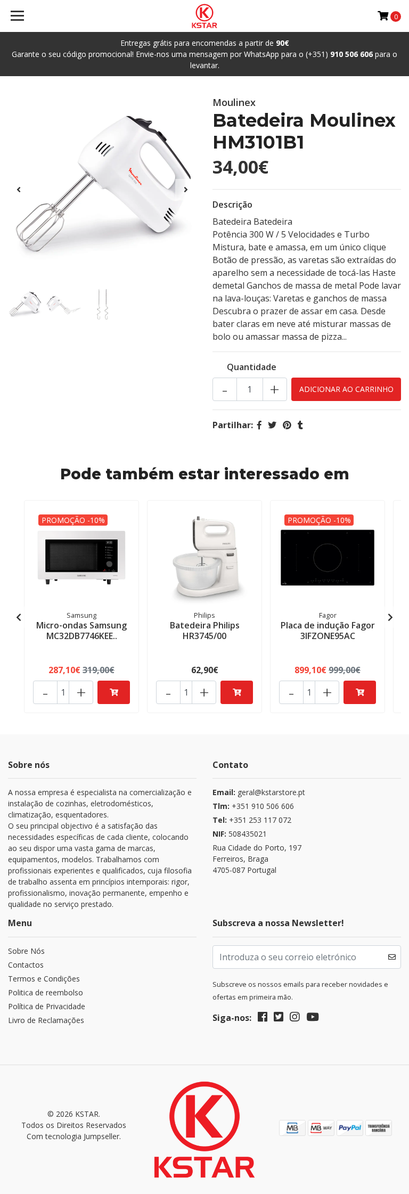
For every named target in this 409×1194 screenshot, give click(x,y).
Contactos (26, 965)
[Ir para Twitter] (278, 1018)
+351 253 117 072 (251, 820)
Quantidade (251, 367)
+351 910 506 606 (253, 806)
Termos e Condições (44, 979)
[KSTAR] (205, 16)
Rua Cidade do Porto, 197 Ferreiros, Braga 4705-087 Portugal (256, 859)
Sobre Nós (26, 951)
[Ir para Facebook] (262, 1018)
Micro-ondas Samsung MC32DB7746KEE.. (81, 630)
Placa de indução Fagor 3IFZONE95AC (328, 630)
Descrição (232, 204)
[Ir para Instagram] (294, 1018)
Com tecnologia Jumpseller (73, 1136)
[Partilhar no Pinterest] (287, 425)
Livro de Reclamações (46, 1020)
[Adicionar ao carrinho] (113, 692)
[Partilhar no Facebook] (259, 425)
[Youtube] (313, 1018)
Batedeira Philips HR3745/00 (205, 630)
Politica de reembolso (45, 992)
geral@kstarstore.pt (258, 792)
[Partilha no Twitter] (272, 425)
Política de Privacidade (46, 1006)
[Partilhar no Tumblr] (300, 425)
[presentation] (18, 189)
